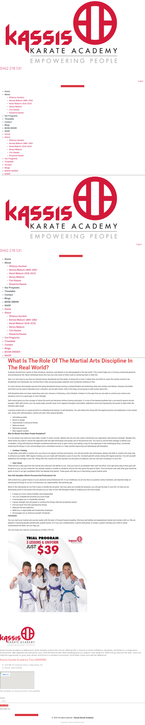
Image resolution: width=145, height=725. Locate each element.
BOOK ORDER (11, 128)
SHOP (7, 131)
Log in (140, 81)
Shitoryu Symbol (16, 97)
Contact (8, 122)
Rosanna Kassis (16, 113)
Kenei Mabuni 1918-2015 (20, 103)
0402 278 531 (11, 68)
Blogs (7, 125)
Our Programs (11, 116)
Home (7, 91)
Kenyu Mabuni (15, 106)
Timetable (9, 119)
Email (2, 698)
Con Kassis (14, 110)
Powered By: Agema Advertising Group (72, 722)
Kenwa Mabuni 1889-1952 (21, 100)
